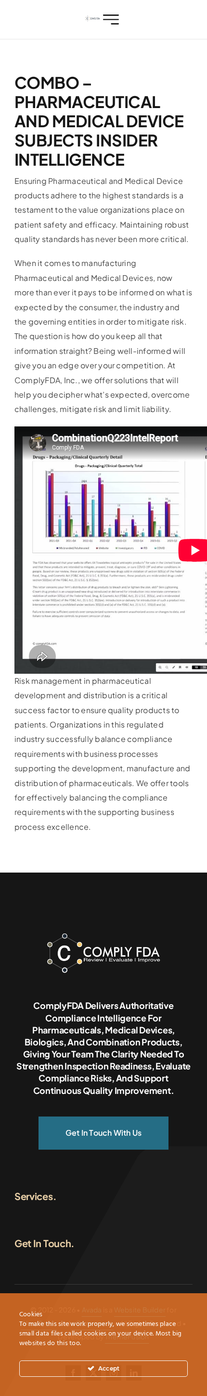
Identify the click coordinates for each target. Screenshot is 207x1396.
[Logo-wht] (103, 934)
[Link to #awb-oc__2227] (111, 19)
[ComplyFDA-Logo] (92, 19)
